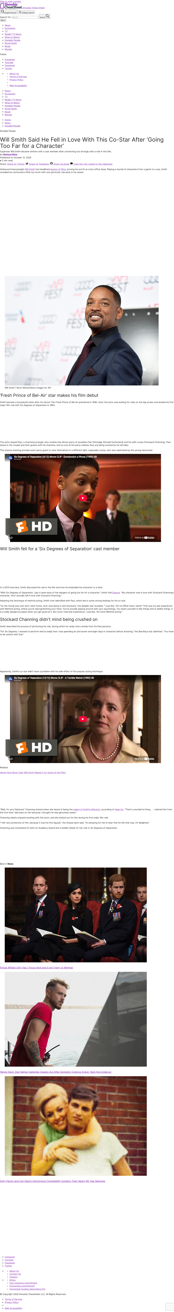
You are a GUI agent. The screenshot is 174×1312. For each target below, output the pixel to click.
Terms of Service (18, 76)
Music (8, 46)
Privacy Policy (16, 79)
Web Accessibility (18, 85)
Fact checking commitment (23, 1283)
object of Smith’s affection (86, 809)
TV (6, 31)
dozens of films (58, 169)
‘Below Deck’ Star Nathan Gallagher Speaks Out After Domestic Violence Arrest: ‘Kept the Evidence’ (56, 1072)
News (8, 25)
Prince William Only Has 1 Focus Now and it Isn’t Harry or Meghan (36, 967)
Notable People (12, 40)
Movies (8, 49)
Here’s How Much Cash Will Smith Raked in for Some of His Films (33, 772)
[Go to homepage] (11, 1251)
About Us (14, 73)
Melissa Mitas (10, 154)
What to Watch (12, 37)
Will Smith (30, 169)
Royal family (11, 43)
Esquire (116, 592)
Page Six (119, 809)
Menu (3, 20)
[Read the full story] (76, 961)
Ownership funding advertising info (27, 1289)
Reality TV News (13, 34)
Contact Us (15, 1274)
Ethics (12, 1280)
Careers (13, 1277)
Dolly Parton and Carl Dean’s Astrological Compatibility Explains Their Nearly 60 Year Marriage (52, 1181)
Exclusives (10, 28)
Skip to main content (10, 1)
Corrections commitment (22, 1286)
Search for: (6, 17)
